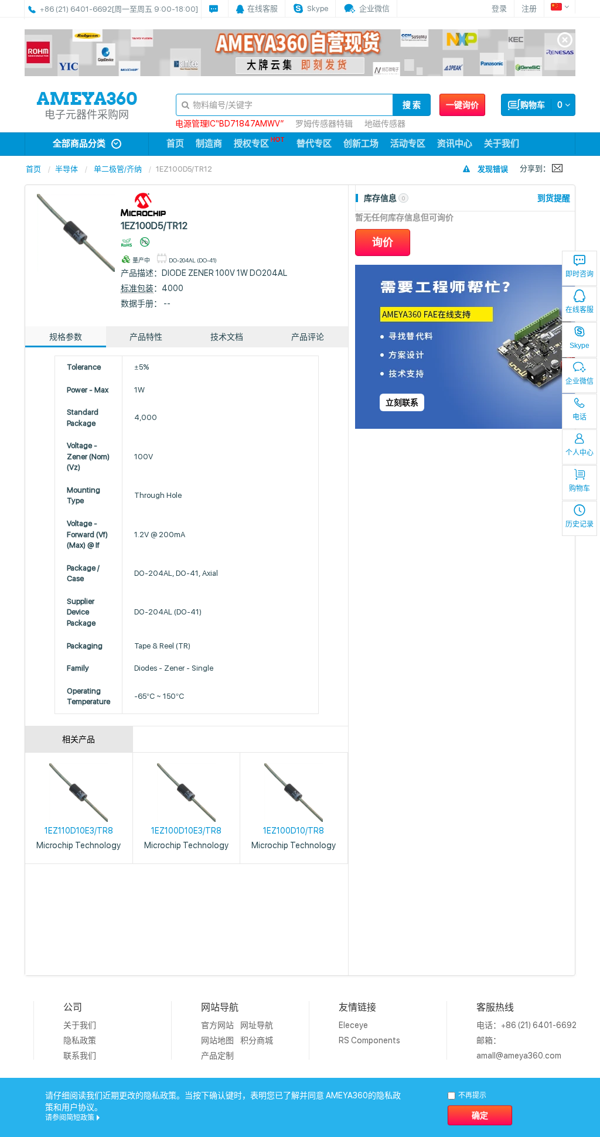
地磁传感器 (384, 123)
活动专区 (407, 143)
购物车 (579, 488)
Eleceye (353, 1025)
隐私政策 (79, 1040)
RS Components (369, 1040)
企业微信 (579, 381)
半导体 (66, 169)
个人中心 (579, 453)
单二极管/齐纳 (118, 169)
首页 (175, 143)
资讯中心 (454, 143)
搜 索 (412, 105)
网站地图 (217, 1040)
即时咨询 (579, 274)
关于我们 (501, 143)
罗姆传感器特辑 (324, 123)
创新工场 (361, 143)
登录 (499, 8)
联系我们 (79, 1055)
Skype (579, 346)
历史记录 (579, 524)
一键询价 (462, 105)
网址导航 (256, 1025)
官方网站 (217, 1025)
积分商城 (256, 1040)
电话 (579, 417)
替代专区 (314, 143)
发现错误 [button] (493, 169)
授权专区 (251, 143)
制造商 (209, 143)
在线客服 (579, 310)
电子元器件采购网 (87, 114)
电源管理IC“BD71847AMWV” (229, 123)
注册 (529, 8)
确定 (480, 1115)
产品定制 (217, 1055)
